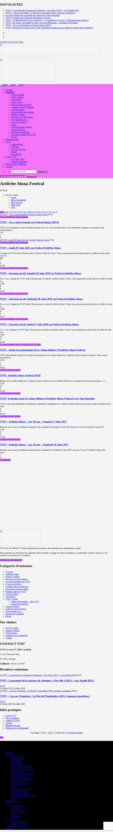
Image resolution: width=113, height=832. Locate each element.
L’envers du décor (19, 122)
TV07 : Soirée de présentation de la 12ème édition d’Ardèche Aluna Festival (42, 350)
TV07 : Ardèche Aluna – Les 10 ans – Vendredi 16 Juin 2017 (34, 444)
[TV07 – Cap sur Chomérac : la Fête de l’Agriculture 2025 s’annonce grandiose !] (36, 691)
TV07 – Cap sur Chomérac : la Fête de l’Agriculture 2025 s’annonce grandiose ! (41, 13)
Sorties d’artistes (18, 115)
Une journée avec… (20, 119)
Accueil (9, 90)
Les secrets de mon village (22, 112)
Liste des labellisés (19, 162)
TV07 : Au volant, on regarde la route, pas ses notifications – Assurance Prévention (42, 23)
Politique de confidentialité (17, 728)
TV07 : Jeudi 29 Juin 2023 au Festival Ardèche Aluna (30, 247)
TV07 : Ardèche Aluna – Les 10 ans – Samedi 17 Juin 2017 (33, 421)
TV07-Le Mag (17, 95)
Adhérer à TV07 (13, 720)
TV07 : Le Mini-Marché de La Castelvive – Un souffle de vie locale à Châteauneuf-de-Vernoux (47, 20)
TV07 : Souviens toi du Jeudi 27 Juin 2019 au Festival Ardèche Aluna (39, 324)
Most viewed (16, 202)
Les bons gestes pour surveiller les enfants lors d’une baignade (33, 15)
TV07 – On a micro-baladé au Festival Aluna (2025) (28, 25)
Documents (16, 154)
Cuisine (9, 638)
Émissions (10, 92)
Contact (9, 167)
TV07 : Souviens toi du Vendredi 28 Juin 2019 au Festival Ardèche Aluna (41, 298)
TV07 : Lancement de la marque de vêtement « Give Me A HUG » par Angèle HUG (42, 10)
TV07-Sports (16, 102)
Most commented (18, 200)
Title (13, 207)
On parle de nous (18, 149)
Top (1, 737)
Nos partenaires (12, 139)
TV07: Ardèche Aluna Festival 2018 (20, 375)
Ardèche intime (17, 110)
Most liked (15, 205)
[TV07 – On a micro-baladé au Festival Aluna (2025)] (24, 214)
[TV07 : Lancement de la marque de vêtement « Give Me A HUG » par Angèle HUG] (38, 675)
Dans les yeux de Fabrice (22, 117)
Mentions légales (13, 725)
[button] (56, 518)
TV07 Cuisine (17, 97)
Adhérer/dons (17, 144)
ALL (2, 212)
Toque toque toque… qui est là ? (25, 601)
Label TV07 (11, 157)
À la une (3, 217)
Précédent (5, 460)
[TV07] (11, 42)
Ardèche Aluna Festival (21, 127)
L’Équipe (15, 147)
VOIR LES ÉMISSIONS (11, 560)
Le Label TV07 (18, 159)
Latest (13, 197)
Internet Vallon (76, 733)
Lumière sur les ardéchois (17, 635)
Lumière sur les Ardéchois (22, 107)
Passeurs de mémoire (20, 132)
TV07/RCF (16, 100)
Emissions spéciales (19, 604)
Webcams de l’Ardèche (16, 164)
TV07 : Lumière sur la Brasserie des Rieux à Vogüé (28, 18)
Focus (13, 124)
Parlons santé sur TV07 (21, 105)
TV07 (8, 142)
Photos (14, 152)
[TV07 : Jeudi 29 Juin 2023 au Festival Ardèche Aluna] (24, 240)
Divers (14, 137)
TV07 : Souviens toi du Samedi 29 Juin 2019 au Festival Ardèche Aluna (40, 273)
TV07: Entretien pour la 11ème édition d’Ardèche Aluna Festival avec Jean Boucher (47, 398)
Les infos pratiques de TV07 (23, 134)
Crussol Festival (18, 129)
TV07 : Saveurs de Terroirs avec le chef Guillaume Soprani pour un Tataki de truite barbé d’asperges (49, 28)
